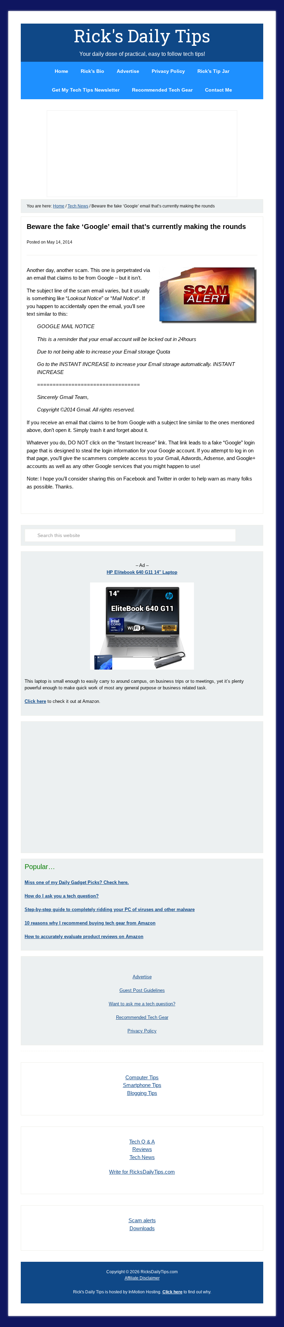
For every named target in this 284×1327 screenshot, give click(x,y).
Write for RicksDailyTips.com (142, 1172)
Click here (172, 1292)
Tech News (142, 1157)
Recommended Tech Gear (142, 1017)
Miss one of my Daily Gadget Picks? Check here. (77, 882)
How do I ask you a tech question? (62, 896)
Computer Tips (142, 1077)
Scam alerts (142, 1220)
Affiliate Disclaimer (142, 1278)
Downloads (142, 1228)
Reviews (142, 1149)
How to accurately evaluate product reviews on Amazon (84, 936)
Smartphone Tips (142, 1085)
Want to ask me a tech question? (142, 1003)
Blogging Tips (142, 1093)
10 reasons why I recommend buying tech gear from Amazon (90, 923)
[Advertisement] (142, 787)
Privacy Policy (142, 1030)
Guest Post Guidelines (142, 990)
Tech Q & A (142, 1142)
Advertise (142, 976)
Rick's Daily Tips (142, 35)
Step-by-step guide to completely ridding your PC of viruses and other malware (110, 909)
